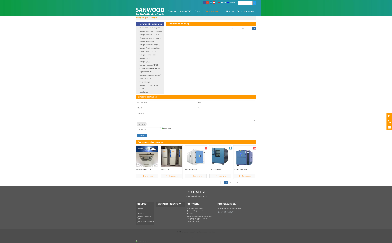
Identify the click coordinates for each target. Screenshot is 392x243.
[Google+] (207, 2)
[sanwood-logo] (150, 11)
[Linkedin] (211, 2)
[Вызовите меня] (389, 122)
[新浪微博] (228, 212)
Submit (142, 135)
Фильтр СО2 (165, 169)
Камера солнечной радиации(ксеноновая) (151, 45)
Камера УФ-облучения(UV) (149, 48)
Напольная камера (215, 169)
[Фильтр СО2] (171, 156)
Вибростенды (144, 82)
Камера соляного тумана (148, 51)
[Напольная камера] (220, 156)
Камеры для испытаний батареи (151, 35)
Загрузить (141, 124)
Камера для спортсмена (148, 85)
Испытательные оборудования (151, 28)
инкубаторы (143, 92)
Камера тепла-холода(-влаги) (150, 31)
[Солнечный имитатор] (147, 156)
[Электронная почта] (389, 127)
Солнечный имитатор (143, 169)
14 (247, 29)
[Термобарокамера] (196, 156)
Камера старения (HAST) (149, 65)
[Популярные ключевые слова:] (254, 3)
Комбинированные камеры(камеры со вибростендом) (151, 75)
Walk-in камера (145, 78)
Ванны (142, 89)
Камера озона (144, 58)
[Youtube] (214, 2)
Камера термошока (146, 41)
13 (243, 29)
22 (222, 182)
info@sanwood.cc (199, 211)
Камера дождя (144, 62)
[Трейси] (389, 115)
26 (237, 182)
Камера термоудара (240, 169)
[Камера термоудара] (244, 156)
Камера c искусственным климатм (143, 210)
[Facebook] (204, 2)
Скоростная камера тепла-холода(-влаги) (151, 38)
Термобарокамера (146, 72)
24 (230, 182)
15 (250, 29)
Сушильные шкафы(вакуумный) (151, 68)
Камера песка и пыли (147, 55)
